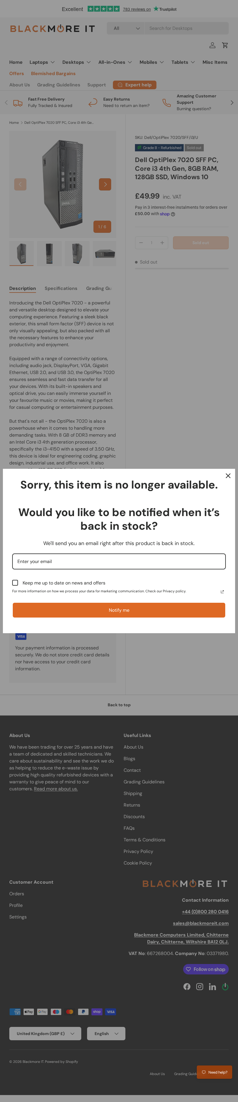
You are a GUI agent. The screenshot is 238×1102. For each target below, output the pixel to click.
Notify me (119, 610)
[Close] (228, 476)
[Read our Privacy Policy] (222, 591)
